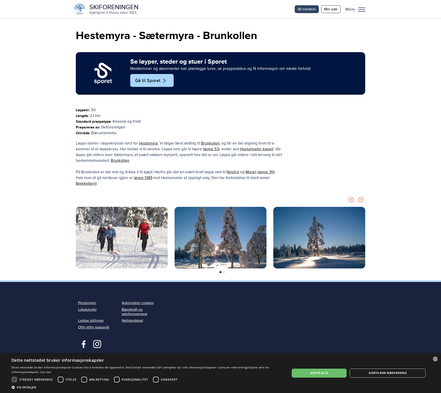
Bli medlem (307, 9)
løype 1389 (143, 177)
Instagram (97, 343)
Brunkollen (210, 143)
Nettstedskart (132, 320)
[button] (357, 9)
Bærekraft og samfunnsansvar (134, 311)
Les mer (45, 372)
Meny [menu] (362, 9)
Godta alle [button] (319, 373)
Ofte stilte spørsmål (93, 327)
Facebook (82, 343)
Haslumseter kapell (256, 149)
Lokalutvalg (87, 309)
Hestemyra (148, 143)
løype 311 (266, 172)
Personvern (87, 303)
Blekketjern (86, 183)
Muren (251, 172)
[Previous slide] (351, 200)
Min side (331, 9)
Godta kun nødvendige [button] (388, 373)
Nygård (232, 172)
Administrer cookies (138, 303)
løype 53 (211, 149)
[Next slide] (360, 200)
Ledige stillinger (91, 320)
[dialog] (220, 373)
